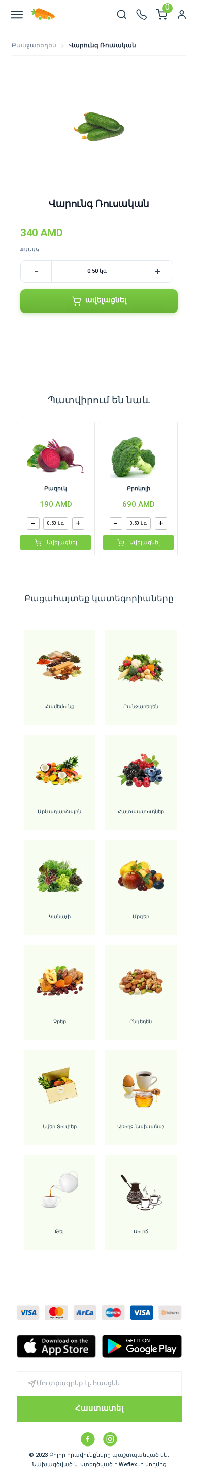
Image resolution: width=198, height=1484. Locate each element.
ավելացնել (105, 301)
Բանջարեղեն (34, 46)
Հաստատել (99, 1409)
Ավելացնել (62, 542)
